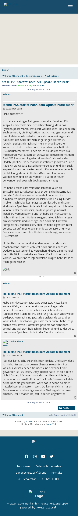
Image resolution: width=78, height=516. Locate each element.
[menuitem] (5, 70)
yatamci (7, 94)
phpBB (28, 421)
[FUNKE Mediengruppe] (39, 494)
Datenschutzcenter (48, 466)
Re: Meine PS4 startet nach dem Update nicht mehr (36, 293)
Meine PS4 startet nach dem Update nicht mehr (35, 81)
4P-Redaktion (27, 479)
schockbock (17, 341)
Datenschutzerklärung (31, 472)
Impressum (23, 466)
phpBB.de (52, 424)
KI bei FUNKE (51, 479)
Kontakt (56, 472)
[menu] (71, 7)
